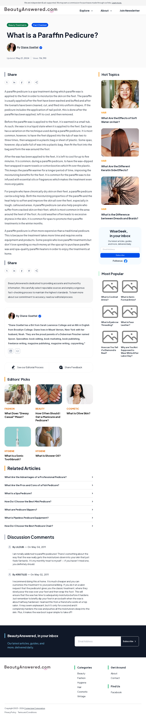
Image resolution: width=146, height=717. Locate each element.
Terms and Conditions (27, 712)
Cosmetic (73, 408)
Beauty (40, 408)
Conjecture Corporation (34, 708)
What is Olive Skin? (78, 413)
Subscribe (120, 255)
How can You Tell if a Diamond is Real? (109, 350)
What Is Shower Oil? (48, 455)
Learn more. (117, 3)
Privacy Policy (10, 712)
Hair (103, 112)
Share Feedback (73, 367)
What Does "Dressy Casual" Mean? (17, 415)
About (114, 673)
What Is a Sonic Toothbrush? (14, 457)
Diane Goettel (29, 47)
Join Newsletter (130, 10)
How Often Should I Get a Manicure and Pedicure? (48, 417)
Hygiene (9, 451)
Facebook (116, 692)
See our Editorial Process (30, 367)
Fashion (10, 408)
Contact (115, 677)
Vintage (81, 696)
